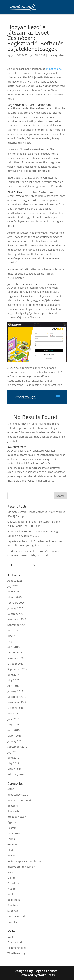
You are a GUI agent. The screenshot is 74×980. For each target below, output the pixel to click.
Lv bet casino (54, 68)
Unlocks (12, 922)
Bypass (11, 822)
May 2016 (13, 724)
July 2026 (12, 586)
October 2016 (15, 708)
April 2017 (13, 685)
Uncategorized (56, 55)
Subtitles (12, 911)
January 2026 (15, 608)
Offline (11, 877)
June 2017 (13, 674)
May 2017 (13, 680)
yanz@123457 (19, 55)
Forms (11, 839)
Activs (10, 789)
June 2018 (13, 636)
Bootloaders (14, 811)
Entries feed (14, 942)
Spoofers (12, 905)
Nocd (10, 872)
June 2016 (13, 719)
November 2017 (16, 658)
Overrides (13, 883)
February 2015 (16, 774)
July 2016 (12, 713)
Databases (13, 833)
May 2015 (13, 763)
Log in (11, 936)
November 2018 (16, 619)
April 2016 (13, 730)
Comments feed (16, 947)
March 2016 (14, 735)
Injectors (12, 855)
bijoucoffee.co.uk (17, 794)
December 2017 (16, 652)
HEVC (10, 850)
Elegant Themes (45, 971)
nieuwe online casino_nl (21, 866)
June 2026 (13, 591)
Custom (12, 827)
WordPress (46, 975)
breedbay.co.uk (16, 816)
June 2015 (13, 757)
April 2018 (13, 647)
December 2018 (16, 614)
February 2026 (16, 602)
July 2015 (12, 752)
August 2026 (14, 580)
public (11, 894)
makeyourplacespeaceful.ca (24, 861)
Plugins (11, 888)
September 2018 (17, 624)
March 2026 (14, 597)
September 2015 (17, 746)
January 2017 (15, 691)
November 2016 (16, 702)
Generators (14, 844)
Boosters (12, 805)
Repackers (13, 899)
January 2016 (15, 741)
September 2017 (17, 669)
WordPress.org (16, 953)
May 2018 (13, 641)
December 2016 (16, 696)
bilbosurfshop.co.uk (19, 800)
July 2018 (12, 630)
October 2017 (15, 663)
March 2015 (14, 769)
